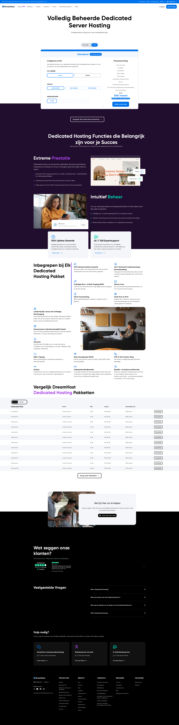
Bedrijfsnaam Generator (122, 693)
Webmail (137, 685)
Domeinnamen (62, 706)
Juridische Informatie (102, 682)
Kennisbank (142, 1)
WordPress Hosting (64, 692)
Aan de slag (171, 7)
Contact (118, 682)
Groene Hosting (82, 699)
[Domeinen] (50, 7)
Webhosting (62, 698)
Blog (79, 688)
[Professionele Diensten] (72, 7)
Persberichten (81, 704)
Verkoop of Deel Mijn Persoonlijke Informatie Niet (105, 704)
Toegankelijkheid (101, 693)
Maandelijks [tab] (86, 45)
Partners (80, 685)
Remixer (61, 682)
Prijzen (79, 710)
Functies (61, 709)
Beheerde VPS (62, 685)
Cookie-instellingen (105, 701)
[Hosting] (41, 7)
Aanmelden (158, 411)
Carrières (80, 690)
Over (79, 682)
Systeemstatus (120, 688)
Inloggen (162, 7)
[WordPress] (33, 7)
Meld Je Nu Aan (121, 104)
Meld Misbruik (100, 688)
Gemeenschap (82, 693)
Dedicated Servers (64, 703)
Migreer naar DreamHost (65, 695)
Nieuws (148, 1)
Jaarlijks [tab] (94, 45)
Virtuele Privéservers (64, 700)
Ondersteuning (155, 1)
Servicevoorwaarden (102, 690)
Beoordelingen (82, 707)
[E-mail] (56, 7)
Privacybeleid (100, 685)
